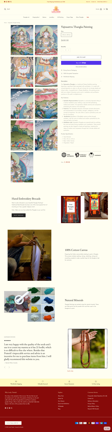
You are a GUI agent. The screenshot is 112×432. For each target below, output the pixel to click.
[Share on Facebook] (67, 162)
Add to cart (81, 57)
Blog (59, 409)
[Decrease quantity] (62, 50)
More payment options (81, 66)
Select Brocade (19, 215)
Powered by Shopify (19, 427)
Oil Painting (60, 17)
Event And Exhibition (63, 404)
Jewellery (52, 17)
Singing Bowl (36, 17)
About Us (88, 1)
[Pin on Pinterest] (69, 162)
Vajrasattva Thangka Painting (14, 22)
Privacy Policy (91, 404)
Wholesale (60, 406)
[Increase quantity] (69, 50)
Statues (44, 17)
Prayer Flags (70, 17)
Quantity (63, 47)
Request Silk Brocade (93, 409)
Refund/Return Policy (93, 406)
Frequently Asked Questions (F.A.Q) (97, 396)
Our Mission (61, 401)
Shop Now (61, 396)
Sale (88, 17)
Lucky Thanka (11, 427)
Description (64, 81)
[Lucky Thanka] (56, 9)
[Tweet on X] (65, 162)
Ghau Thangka (79, 17)
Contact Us (93, 1)
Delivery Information (93, 401)
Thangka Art (26, 17)
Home (5, 22)
